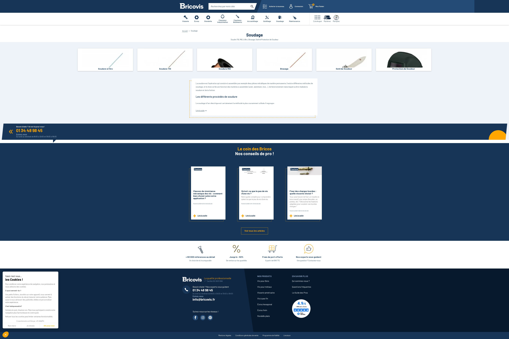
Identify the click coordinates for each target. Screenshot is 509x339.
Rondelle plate (263, 316)
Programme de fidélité (271, 335)
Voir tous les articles (254, 231)
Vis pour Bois (263, 281)
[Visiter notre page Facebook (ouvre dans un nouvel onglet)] (195, 317)
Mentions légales (224, 335)
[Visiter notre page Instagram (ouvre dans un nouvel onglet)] (202, 317)
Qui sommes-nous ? (301, 281)
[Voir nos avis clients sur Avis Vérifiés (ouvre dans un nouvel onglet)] (309, 308)
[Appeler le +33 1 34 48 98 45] (187, 290)
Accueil (185, 31)
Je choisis (30, 326)
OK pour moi (49, 326)
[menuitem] (273, 6)
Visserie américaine (266, 292)
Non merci (12, 326)
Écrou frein (262, 310)
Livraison (287, 335)
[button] (5, 334)
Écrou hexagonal (264, 304)
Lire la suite (202, 215)
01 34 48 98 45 (29, 130)
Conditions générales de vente (246, 335)
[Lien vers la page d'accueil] (191, 6)
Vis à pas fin (262, 298)
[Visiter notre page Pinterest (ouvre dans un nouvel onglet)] (210, 317)
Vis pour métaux (264, 287)
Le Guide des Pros (300, 292)
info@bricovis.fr (204, 299)
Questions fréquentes (301, 287)
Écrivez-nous (21, 134)
